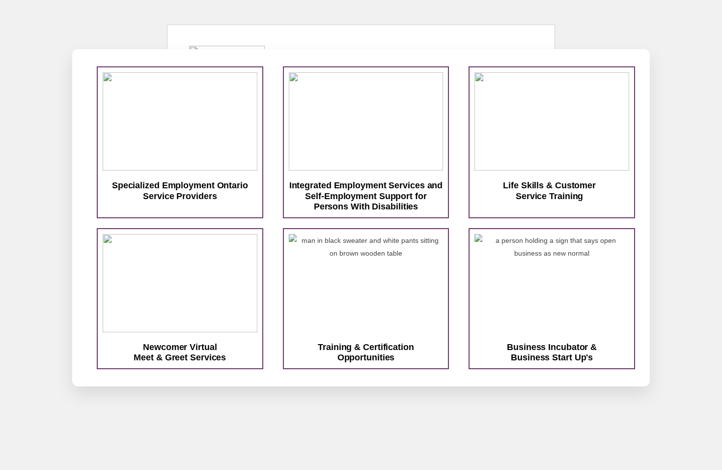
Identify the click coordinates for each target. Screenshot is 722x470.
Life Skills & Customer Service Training (549, 190)
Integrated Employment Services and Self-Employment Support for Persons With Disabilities (366, 195)
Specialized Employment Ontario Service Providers (180, 190)
